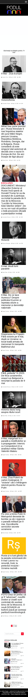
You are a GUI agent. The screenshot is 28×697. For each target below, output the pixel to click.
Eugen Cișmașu (5, 311)
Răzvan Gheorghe (6, 243)
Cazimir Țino (5, 77)
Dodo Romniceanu (16, 653)
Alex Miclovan (5, 615)
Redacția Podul (15, 677)
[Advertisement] (14, 33)
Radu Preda (4, 272)
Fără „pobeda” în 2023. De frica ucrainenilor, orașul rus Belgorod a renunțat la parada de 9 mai (13, 378)
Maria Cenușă (5, 532)
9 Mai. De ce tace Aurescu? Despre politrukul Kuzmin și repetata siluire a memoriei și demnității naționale (12, 301)
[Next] (16, 626)
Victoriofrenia (8, 100)
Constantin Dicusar (6, 217)
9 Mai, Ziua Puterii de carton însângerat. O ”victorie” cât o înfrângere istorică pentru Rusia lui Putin (14, 482)
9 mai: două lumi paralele (9, 267)
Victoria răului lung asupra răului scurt (10, 410)
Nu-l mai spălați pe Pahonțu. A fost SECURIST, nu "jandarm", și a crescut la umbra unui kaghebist (17, 645)
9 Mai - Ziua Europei (11, 73)
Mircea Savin (5, 160)
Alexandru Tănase (6, 103)
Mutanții (5, 240)
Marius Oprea (15, 646)
